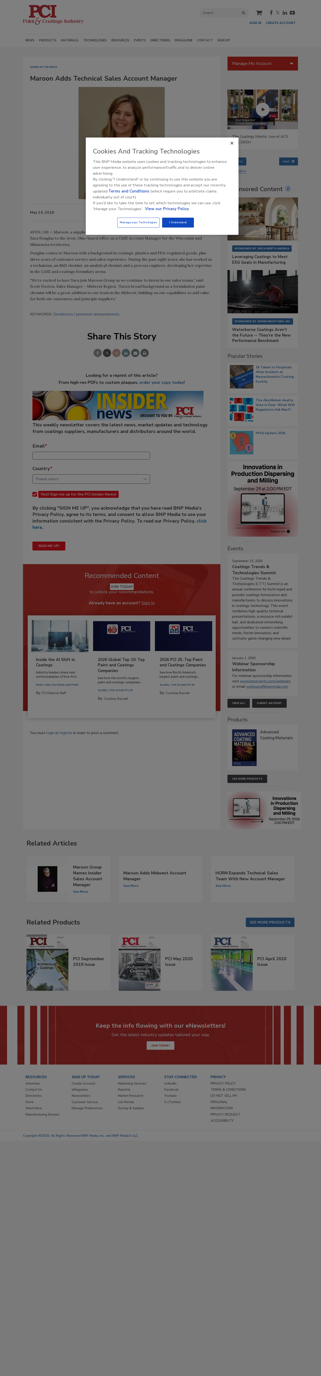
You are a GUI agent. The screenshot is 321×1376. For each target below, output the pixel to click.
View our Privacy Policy (167, 209)
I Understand (178, 222)
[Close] (232, 143)
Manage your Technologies (138, 222)
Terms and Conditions (128, 191)
